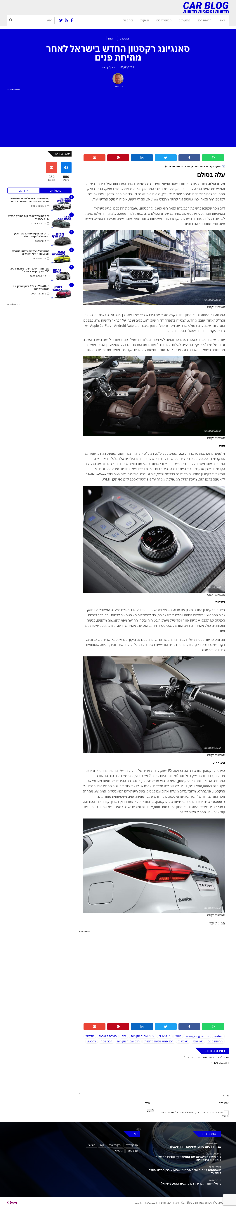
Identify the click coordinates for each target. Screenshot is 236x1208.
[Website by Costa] (12, 1202)
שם (226, 1096)
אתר (147, 1103)
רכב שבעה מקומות (128, 1041)
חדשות (112, 38)
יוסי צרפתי (118, 86)
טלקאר (90, 1036)
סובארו (91, 1145)
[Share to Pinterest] (118, 157)
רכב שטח (106, 1041)
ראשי (222, 20)
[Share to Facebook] (189, 157)
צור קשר (128, 20)
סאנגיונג (183, 1041)
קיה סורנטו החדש (107, 776)
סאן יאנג (198, 1041)
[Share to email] (94, 157)
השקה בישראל (108, 1036)
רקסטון (91, 1041)
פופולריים (55, 190)
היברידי (119, 1150)
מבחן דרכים (132, 1145)
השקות (144, 20)
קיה (102, 1145)
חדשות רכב (204, 20)
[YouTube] (66, 20)
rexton (218, 1036)
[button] (10, 20)
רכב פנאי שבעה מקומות (158, 1041)
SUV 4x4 (165, 1036)
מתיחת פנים (215, 1041)
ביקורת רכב (115, 1145)
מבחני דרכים (163, 20)
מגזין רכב (184, 20)
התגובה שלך (220, 1062)
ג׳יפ (124, 1036)
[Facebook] (71, 20)
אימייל (224, 1103)
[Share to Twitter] (166, 157)
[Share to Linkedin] (142, 157)
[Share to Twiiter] (166, 1026)
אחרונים (23, 190)
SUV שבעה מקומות (142, 1036)
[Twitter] (61, 20)
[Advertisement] (118, 117)
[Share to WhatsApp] (213, 157)
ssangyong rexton (197, 1036)
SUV (178, 1036)
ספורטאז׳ (132, 1150)
